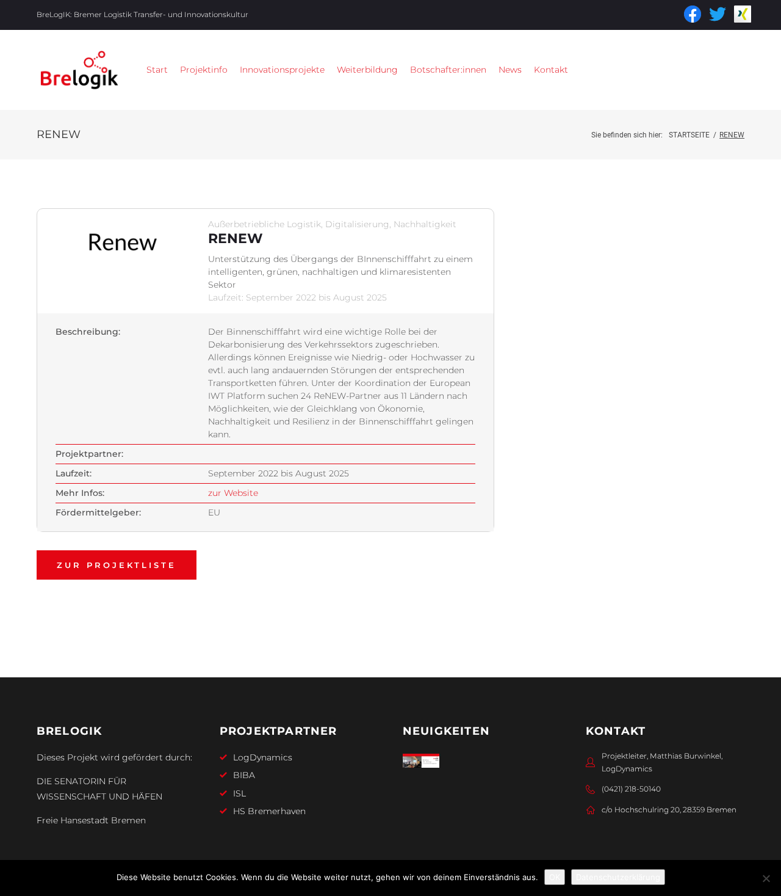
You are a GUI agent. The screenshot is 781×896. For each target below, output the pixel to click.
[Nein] (766, 878)
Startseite (689, 135)
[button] (204, 69)
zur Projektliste (116, 565)
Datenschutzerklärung (618, 877)
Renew (235, 238)
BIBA (244, 775)
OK (554, 877)
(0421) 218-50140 (631, 788)
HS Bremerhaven (269, 811)
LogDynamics (262, 757)
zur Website (233, 492)
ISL (239, 793)
